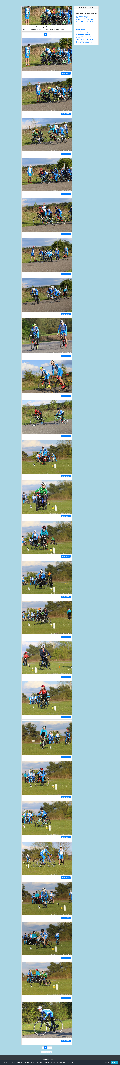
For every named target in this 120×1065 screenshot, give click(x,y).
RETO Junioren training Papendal (84, 19)
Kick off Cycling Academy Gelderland (85, 39)
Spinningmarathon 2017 (82, 41)
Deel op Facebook (66, 73)
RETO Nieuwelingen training (83, 18)
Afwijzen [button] (107, 1062)
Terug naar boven (46, 1052)
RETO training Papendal (82, 16)
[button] (73, 1062)
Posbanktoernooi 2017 (82, 31)
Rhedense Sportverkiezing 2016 (84, 42)
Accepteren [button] (114, 1062)
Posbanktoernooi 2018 (82, 29)
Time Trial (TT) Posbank (82, 27)
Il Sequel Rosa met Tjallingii (83, 32)
